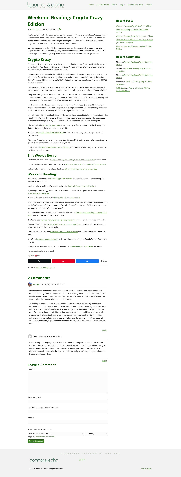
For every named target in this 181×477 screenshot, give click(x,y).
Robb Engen (121, 88)
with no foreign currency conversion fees (81, 169)
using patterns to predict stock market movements (86, 164)
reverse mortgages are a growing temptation (59, 220)
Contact (149, 5)
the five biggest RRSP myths (61, 178)
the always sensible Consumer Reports (54, 147)
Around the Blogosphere (45, 267)
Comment (32, 369)
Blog (121, 5)
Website (31, 418)
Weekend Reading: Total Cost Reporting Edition (134, 36)
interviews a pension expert (47, 239)
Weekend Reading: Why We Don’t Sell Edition (133, 26)
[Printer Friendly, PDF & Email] (34, 255)
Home (91, 5)
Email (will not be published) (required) (43, 407)
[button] (124, 4)
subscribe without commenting (45, 437)
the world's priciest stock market (67, 198)
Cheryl (36, 284)
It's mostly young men (51, 125)
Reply (104, 330)
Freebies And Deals (135, 5)
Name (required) (34, 397)
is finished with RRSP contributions (64, 232)
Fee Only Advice (103, 5)
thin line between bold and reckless (81, 186)
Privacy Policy (146, 469)
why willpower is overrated (38, 193)
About (114, 5)
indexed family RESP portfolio (81, 246)
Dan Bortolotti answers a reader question (63, 224)
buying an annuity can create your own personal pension (72, 160)
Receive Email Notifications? (40, 429)
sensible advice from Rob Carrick (51, 132)
